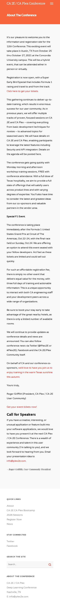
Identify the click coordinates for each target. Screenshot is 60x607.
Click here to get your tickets (22, 91)
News (10, 524)
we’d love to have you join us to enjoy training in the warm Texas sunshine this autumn (30, 372)
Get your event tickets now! (22, 406)
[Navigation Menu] (51, 3)
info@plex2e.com (16, 460)
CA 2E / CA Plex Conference (26, 3)
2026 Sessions (15, 514)
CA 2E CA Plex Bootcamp (21, 510)
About (10, 505)
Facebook (12, 545)
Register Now (14, 519)
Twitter (10, 541)
